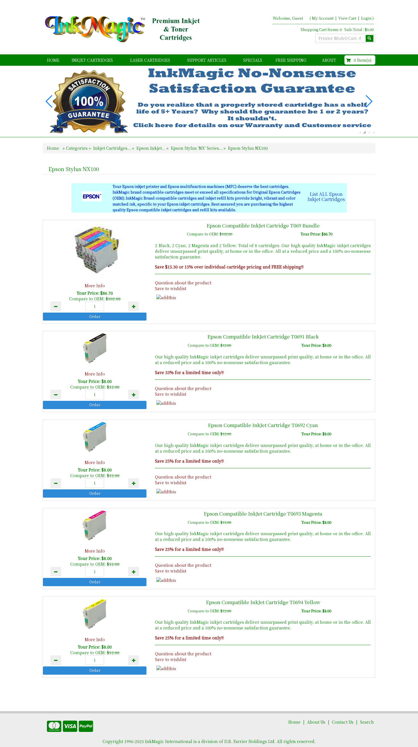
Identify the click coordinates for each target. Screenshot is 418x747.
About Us (316, 722)
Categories (77, 148)
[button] (359, 132)
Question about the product (183, 283)
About (329, 60)
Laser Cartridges (150, 60)
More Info (95, 285)
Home (53, 60)
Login (366, 18)
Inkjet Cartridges (92, 60)
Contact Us (342, 722)
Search (367, 722)
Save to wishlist (170, 288)
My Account (323, 18)
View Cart (347, 18)
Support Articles (206, 60)
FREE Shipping (291, 60)
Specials (252, 60)
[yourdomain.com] (123, 29)
